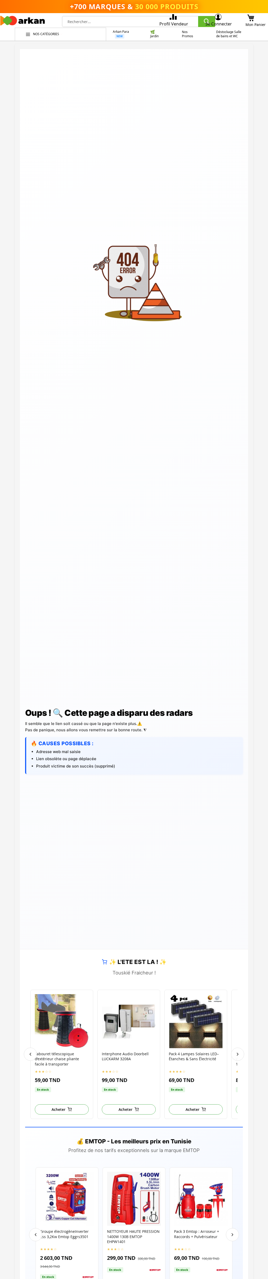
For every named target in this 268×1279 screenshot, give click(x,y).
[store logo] (22, 22)
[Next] (237, 1054)
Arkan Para (121, 32)
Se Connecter (218, 24)
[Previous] (30, 1054)
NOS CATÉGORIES (46, 34)
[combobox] (138, 21)
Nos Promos (187, 34)
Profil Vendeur (173, 24)
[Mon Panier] (250, 16)
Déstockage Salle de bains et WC (228, 34)
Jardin (154, 36)
